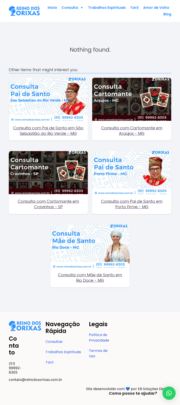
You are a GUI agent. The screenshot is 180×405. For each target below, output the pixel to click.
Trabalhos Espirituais (107, 7)
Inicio (52, 7)
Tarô (134, 7)
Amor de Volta (156, 7)
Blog (167, 14)
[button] (169, 393)
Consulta (69, 7)
